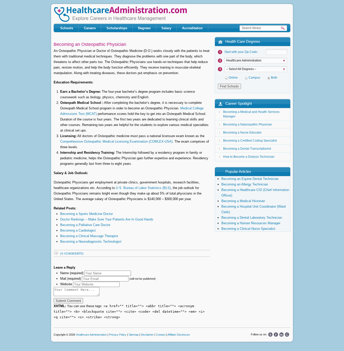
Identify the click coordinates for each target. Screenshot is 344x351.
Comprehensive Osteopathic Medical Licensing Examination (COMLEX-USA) (116, 141)
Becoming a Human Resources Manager (250, 223)
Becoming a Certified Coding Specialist (250, 140)
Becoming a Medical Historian (243, 201)
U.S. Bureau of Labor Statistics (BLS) (143, 188)
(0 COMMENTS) (72, 253)
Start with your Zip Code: (241, 52)
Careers (90, 28)
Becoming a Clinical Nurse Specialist (248, 229)
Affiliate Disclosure (178, 334)
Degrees (144, 28)
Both (274, 77)
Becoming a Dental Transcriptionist (247, 148)
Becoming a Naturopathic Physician (247, 124)
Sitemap (134, 334)
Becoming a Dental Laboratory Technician (251, 217)
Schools (66, 28)
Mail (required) (70, 278)
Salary (166, 28)
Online (233, 77)
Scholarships (117, 28)
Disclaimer (147, 334)
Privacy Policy (117, 334)
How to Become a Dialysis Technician (248, 156)
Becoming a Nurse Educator (242, 132)
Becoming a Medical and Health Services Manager (251, 114)
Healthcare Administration (120, 14)
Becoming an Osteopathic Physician (90, 44)
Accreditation (192, 28)
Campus (254, 77)
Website (66, 284)
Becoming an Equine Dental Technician (250, 179)
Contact (160, 334)
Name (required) (71, 273)
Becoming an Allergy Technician (244, 184)
